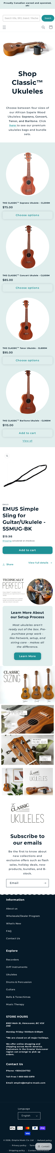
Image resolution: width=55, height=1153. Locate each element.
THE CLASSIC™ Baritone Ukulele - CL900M (27, 420)
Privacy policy (19, 1145)
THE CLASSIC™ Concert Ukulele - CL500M (26, 275)
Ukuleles (11, 974)
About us (11, 908)
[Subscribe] (45, 883)
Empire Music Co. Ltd (23, 1140)
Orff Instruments (17, 967)
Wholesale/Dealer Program (23, 916)
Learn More (27, 656)
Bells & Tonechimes (18, 996)
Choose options (27, 215)
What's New (13, 923)
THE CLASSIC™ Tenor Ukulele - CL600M (25, 348)
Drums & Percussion (19, 982)
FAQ (9, 931)
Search (48, 18)
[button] (4, 27)
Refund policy (44, 1140)
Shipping (7, 541)
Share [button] (9, 564)
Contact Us (13, 938)
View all (27, 440)
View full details (38, 562)
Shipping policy (17, 1150)
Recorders (12, 959)
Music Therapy (15, 1004)
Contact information (38, 1150)
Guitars (10, 989)
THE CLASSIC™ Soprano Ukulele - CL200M (26, 203)
